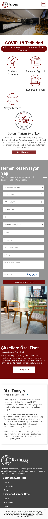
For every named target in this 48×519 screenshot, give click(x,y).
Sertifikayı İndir (24, 152)
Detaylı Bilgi (24, 369)
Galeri (6, 490)
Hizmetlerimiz (9, 486)
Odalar (6, 482)
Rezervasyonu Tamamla (24, 282)
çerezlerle (29, 515)
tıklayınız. (27, 516)
